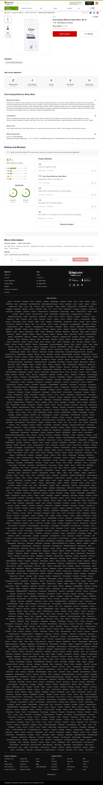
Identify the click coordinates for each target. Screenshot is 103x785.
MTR (84, 759)
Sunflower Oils (8, 759)
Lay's (84, 769)
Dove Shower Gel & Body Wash (19, 254)
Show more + (51, 774)
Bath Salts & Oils (10, 246)
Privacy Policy (8, 283)
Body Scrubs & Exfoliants (55, 246)
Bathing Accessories (23, 246)
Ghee (37, 759)
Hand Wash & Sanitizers (72, 246)
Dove (54, 17)
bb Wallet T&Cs (41, 283)
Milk (5, 761)
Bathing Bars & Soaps (38, 246)
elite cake (70, 761)
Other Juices (24, 767)
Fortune (85, 767)
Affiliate (6, 286)
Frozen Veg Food (9, 769)
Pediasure (86, 761)
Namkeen (23, 764)
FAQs (38, 275)
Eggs (37, 764)
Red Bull (54, 761)
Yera (68, 764)
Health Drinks (24, 761)
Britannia (54, 767)
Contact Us (40, 278)
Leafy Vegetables (41, 767)
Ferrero (69, 769)
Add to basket (65, 34)
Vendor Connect (42, 286)
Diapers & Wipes (25, 769)
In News (6, 278)
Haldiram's (55, 769)
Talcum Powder (14, 248)
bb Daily (6, 292)
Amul (53, 759)
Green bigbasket (9, 280)
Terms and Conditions (11, 289)
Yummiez (54, 764)
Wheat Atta (23, 759)
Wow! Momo (71, 767)
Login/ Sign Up (89, 3)
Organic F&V (8, 764)
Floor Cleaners (9, 767)
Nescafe (69, 759)
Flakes (38, 761)
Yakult (85, 764)
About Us (7, 275)
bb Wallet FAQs (41, 280)
